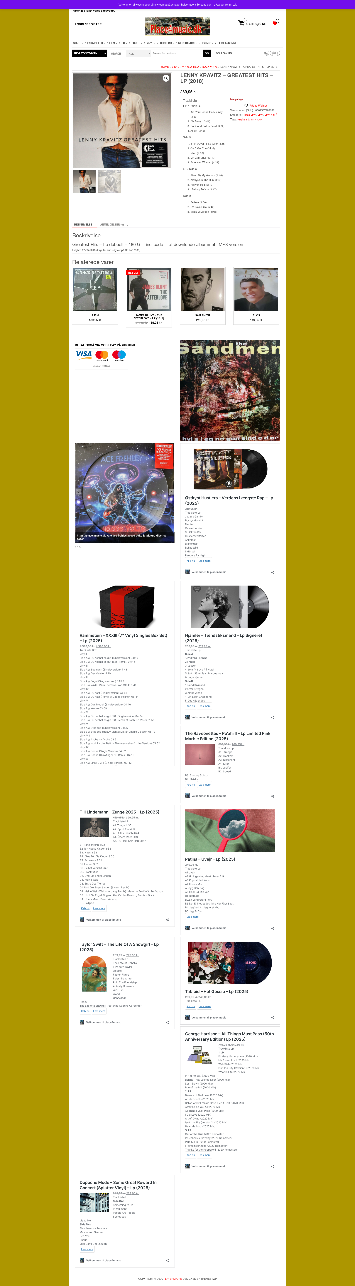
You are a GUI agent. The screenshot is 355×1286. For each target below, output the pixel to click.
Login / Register (88, 24)
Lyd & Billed (95, 43)
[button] (166, 78)
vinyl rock (256, 119)
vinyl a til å (243, 119)
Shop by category (85, 53)
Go (207, 53)
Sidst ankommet (228, 43)
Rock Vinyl (209, 66)
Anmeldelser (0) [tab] (112, 224)
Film (112, 43)
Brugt (135, 43)
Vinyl (150, 43)
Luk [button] (234, 4)
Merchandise (187, 43)
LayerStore (173, 1278)
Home (165, 66)
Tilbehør (166, 43)
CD (123, 43)
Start (77, 43)
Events (207, 43)
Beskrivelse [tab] (83, 224)
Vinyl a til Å (190, 66)
